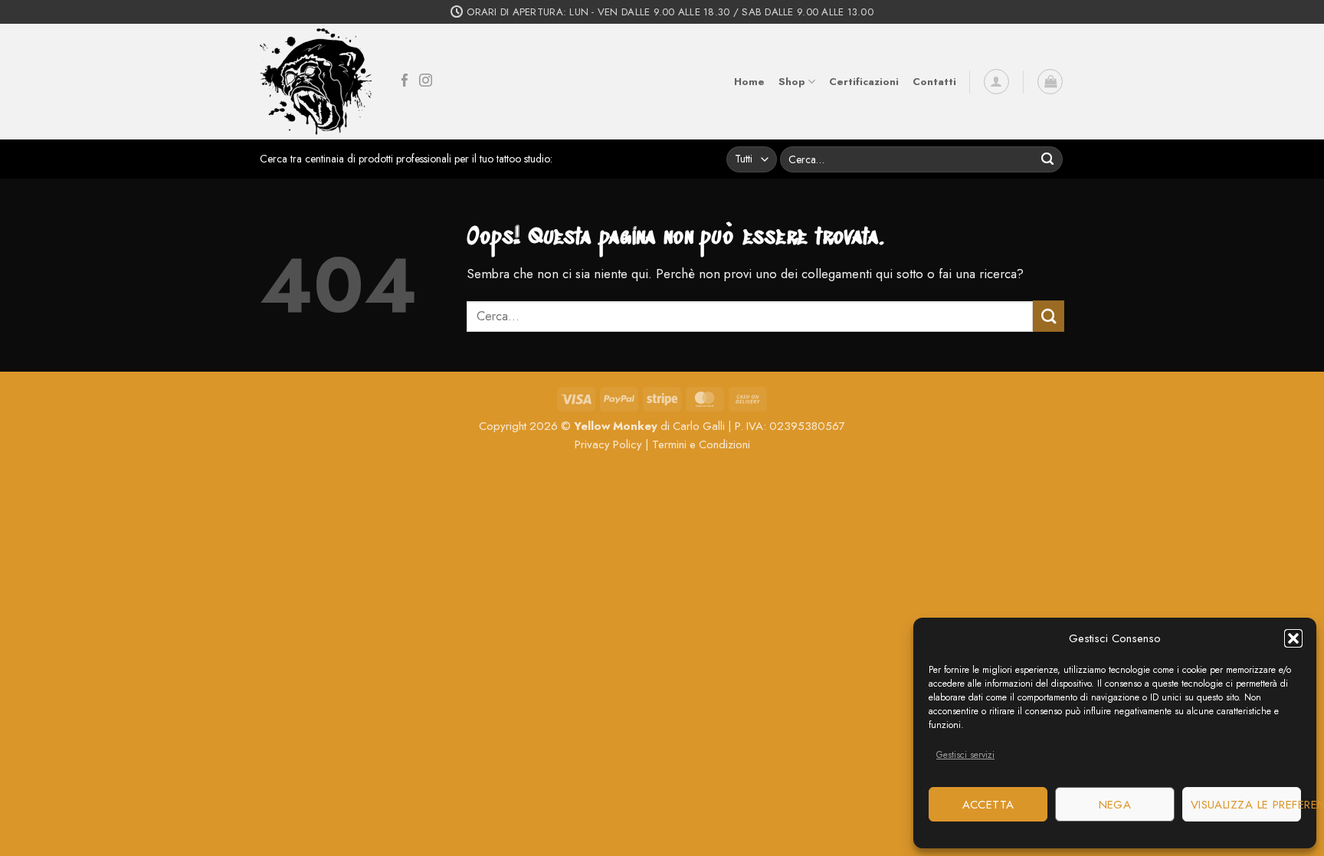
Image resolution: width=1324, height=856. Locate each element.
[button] (1293, 638)
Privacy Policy (608, 444)
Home (749, 81)
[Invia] (1047, 159)
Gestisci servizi (965, 755)
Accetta (988, 804)
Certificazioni (864, 81)
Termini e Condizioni (701, 444)
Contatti (934, 81)
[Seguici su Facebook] (404, 81)
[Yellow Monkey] (316, 82)
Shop (791, 81)
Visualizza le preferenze (1246, 804)
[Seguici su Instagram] (425, 81)
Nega (1115, 804)
